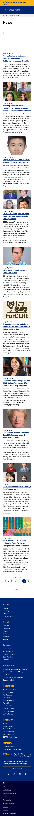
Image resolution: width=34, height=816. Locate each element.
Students (6, 637)
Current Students (9, 680)
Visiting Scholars (8, 714)
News (11, 15)
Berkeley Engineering (10, 793)
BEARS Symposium (10, 737)
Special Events (8, 616)
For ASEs (6, 703)
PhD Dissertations (9, 732)
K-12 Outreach (8, 651)
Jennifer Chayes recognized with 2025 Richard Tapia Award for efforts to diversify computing (16, 383)
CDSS (5, 796)
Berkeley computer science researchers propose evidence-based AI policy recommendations (17, 108)
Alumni (5, 639)
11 (15, 585)
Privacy (5, 807)
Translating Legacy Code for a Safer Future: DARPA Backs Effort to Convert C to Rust (16, 326)
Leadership (6, 628)
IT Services (7, 706)
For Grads (6, 698)
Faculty (5, 631)
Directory (6, 626)
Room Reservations (10, 689)
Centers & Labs (8, 726)
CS (4, 786)
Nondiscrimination (8, 803)
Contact (5, 660)
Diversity (6, 611)
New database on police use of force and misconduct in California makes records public (16, 58)
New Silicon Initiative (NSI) (12, 749)
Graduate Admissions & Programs (14, 672)
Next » (17, 589)
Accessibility (7, 800)
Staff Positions (8, 657)
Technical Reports (9, 729)
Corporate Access (9, 746)
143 (22, 585)
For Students (7, 695)
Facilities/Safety (8, 708)
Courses (6, 674)
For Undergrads (8, 700)
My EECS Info (8, 692)
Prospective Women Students (13, 677)
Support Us (7, 649)
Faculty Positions (9, 654)
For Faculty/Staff (9, 711)
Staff (4, 634)
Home (5, 15)
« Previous (17, 577)
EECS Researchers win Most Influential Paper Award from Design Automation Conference (16, 543)
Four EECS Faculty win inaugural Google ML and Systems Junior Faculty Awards (16, 216)
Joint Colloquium (8, 734)
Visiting (5, 614)
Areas (5, 723)
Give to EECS (17, 768)
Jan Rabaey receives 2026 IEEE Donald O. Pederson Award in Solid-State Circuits (16, 435)
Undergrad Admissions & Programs (15, 669)
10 (11, 585)
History (5, 608)
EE (4, 783)
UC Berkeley (7, 790)
